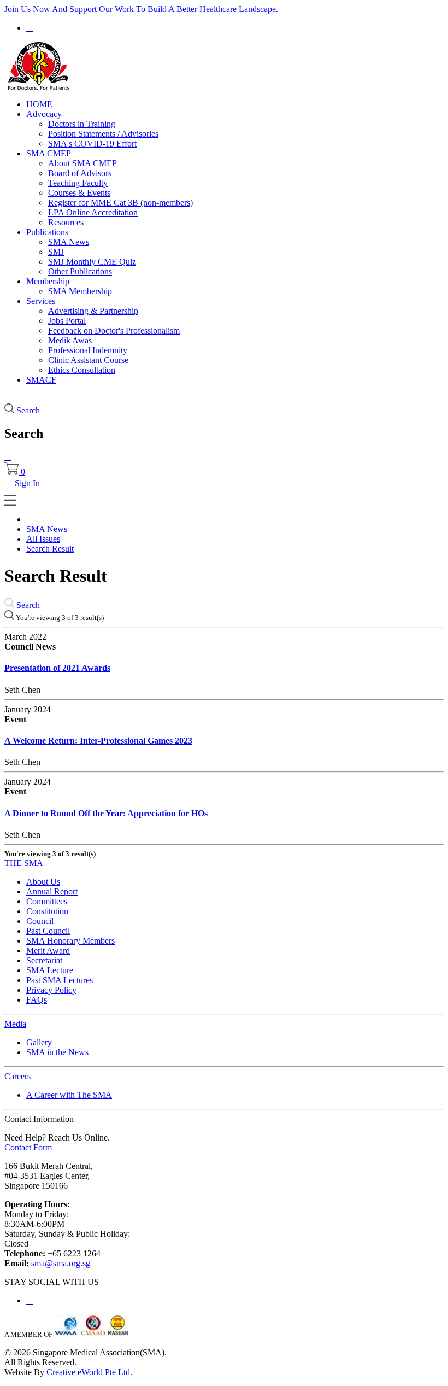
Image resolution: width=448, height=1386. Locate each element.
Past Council (48, 930)
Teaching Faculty (78, 183)
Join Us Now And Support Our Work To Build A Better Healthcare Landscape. (141, 9)
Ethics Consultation (81, 370)
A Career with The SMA (69, 1095)
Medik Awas (70, 340)
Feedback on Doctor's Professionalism (114, 330)
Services (45, 301)
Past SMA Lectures (59, 980)
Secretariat (44, 960)
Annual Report (52, 891)
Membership (52, 281)
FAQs (36, 999)
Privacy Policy (51, 990)
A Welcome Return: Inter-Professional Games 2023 (98, 740)
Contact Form (28, 1147)
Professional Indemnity (87, 350)
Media (15, 1023)
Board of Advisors (79, 173)
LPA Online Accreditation (93, 212)
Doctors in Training (81, 123)
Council (40, 921)
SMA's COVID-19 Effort (92, 143)
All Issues (43, 538)
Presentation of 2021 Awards (57, 667)
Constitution (47, 911)
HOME (39, 104)
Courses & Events (79, 192)
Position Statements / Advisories (103, 133)
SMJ (56, 251)
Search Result (50, 548)
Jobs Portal (67, 320)
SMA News (68, 242)
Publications (51, 232)
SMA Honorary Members (70, 940)
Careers (17, 1076)
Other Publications (80, 271)
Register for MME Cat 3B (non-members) (120, 202)
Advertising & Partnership (93, 310)
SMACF (41, 379)
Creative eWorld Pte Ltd (88, 1372)
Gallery (39, 1042)
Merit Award (48, 950)
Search (27, 605)
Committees (46, 901)
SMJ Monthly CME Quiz (92, 261)
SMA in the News (57, 1052)
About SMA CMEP (82, 163)
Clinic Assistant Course (88, 360)
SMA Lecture (49, 970)
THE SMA (23, 863)
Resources (66, 222)
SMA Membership (80, 291)
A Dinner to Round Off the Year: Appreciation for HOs (106, 813)
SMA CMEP (52, 153)
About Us (43, 881)
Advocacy (48, 114)
